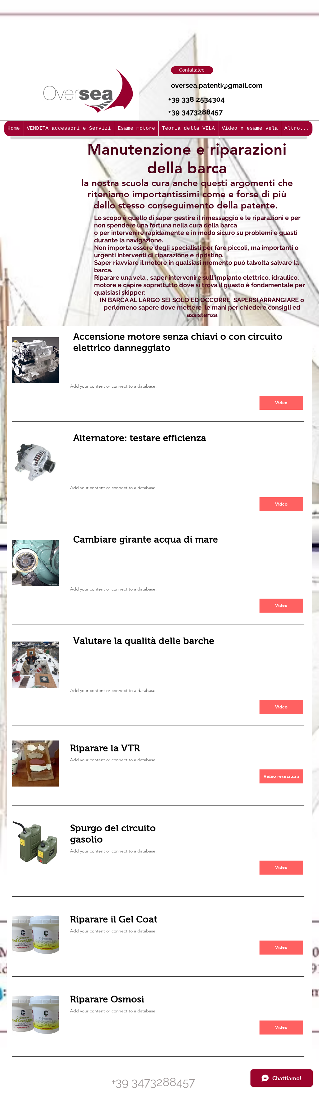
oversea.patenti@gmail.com (216, 85)
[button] (281, 776)
